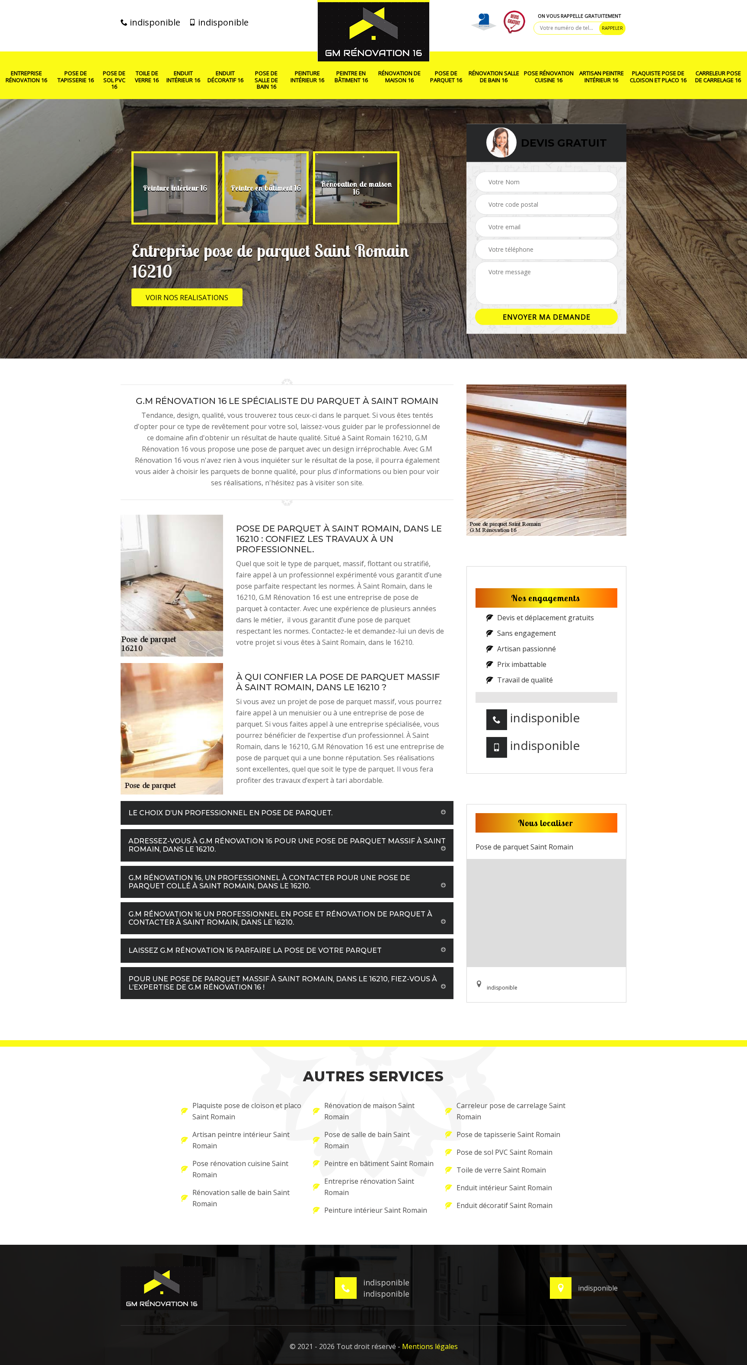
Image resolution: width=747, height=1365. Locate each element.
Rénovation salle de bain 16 (494, 76)
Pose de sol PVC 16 (114, 80)
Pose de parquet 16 (446, 76)
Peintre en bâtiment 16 (351, 76)
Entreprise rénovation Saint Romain (369, 1186)
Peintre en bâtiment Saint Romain (379, 1163)
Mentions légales (430, 1346)
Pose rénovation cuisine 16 (549, 76)
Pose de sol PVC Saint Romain (504, 1152)
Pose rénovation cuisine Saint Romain (240, 1169)
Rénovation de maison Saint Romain (369, 1111)
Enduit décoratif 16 (225, 76)
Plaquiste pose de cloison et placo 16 (658, 76)
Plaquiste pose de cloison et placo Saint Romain (246, 1111)
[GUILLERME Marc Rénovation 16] (373, 30)
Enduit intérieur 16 (183, 76)
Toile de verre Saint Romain (501, 1170)
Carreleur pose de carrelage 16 (718, 76)
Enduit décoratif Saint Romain (504, 1205)
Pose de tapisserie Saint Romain (508, 1134)
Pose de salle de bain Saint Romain (367, 1140)
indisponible (154, 22)
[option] (174, 188)
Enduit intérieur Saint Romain (504, 1187)
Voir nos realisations (187, 297)
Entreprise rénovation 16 (26, 76)
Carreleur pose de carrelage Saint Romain (510, 1111)
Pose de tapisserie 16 (75, 76)
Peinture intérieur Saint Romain (375, 1210)
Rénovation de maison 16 (399, 76)
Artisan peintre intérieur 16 (601, 76)
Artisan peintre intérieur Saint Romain (241, 1140)
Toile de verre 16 (147, 76)
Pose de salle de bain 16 (266, 80)
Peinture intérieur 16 (307, 76)
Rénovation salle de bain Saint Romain (241, 1198)
